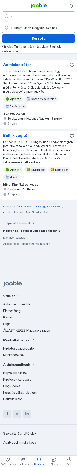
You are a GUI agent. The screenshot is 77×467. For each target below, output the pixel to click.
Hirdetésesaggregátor (19, 348)
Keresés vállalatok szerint (21, 392)
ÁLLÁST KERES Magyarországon (26, 330)
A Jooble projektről (16, 304)
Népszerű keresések (18, 223)
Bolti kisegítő (15, 135)
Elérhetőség (12, 311)
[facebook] (7, 414)
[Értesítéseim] (71, 5)
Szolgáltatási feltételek (19, 433)
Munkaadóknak (13, 355)
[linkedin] (27, 414)
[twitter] (17, 414)
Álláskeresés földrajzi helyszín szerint (27, 243)
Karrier (8, 317)
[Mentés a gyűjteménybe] (72, 65)
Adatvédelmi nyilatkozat (20, 442)
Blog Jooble (11, 386)
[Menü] (6, 6)
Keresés (38, 38)
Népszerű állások (14, 238)
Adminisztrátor (17, 65)
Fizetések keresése (17, 379)
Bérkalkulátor (12, 399)
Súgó (7, 324)
